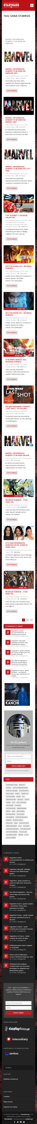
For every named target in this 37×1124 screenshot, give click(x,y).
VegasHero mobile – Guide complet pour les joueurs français (21, 928)
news (13, 811)
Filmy (30, 220)
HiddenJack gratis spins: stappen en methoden (20, 946)
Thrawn (20, 835)
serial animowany (11, 826)
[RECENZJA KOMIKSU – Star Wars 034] (19, 488)
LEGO (13, 802)
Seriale (15, 226)
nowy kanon (20, 811)
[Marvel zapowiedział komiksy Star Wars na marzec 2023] (19, 106)
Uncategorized (23, 636)
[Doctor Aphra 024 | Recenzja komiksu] (19, 254)
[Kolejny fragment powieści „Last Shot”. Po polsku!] (19, 394)
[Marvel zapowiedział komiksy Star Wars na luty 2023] (19, 155)
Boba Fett (22, 785)
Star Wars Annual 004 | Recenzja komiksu (16, 361)
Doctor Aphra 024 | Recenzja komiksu (19, 267)
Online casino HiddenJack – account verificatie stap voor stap (21, 956)
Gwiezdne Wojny (11, 799)
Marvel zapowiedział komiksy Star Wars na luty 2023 (18, 169)
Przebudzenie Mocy (21, 817)
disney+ (17, 793)
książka (8, 802)
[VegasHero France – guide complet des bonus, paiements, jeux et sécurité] (6, 916)
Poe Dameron (10, 817)
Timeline (7, 1096)
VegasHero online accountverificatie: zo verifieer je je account (18, 632)
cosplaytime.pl (23, 790)
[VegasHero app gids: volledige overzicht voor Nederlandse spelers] (8, 642)
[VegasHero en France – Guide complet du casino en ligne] (6, 937)
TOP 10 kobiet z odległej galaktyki (16, 216)
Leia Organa (9, 805)
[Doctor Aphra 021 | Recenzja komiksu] (19, 301)
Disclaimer (8, 1119)
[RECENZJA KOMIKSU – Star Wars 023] (19, 580)
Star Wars (26, 826)
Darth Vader (10, 793)
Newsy (12, 78)
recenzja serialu (18, 820)
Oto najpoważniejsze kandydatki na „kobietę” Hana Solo (17, 545)
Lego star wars (21, 802)
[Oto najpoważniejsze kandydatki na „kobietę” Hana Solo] (19, 533)
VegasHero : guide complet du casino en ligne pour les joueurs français (20, 652)
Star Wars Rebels (25, 829)
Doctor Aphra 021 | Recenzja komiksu (19, 314)
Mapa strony (8, 1102)
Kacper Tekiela (13, 458)
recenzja (8, 820)
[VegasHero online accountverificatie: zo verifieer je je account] (8, 632)
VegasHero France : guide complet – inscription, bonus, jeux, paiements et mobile (20, 673)
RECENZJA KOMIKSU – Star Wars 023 (17, 593)
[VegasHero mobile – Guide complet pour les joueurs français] (6, 928)
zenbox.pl (29, 1119)
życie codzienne (10, 837)
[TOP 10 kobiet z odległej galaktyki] (19, 203)
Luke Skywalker (10, 808)
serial (16, 823)
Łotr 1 (26, 835)
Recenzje (13, 273)
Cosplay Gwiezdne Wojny (20, 787)
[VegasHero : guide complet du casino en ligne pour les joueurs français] (8, 652)
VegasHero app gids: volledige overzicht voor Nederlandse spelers (19, 642)
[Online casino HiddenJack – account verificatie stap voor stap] (6, 956)
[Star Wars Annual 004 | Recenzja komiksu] (19, 348)
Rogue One (9, 823)
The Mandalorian (11, 835)
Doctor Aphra (10, 796)
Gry (6, 222)
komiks (27, 799)
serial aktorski (24, 823)
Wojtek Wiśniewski (14, 76)
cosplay (8, 787)
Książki (15, 222)
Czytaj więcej (12, 91)
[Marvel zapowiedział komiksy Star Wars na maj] (19, 441)
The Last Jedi (23, 832)
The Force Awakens (11, 832)
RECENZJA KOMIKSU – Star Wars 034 (17, 501)
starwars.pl (25, 1114)
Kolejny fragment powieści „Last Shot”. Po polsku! (18, 407)
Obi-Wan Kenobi (10, 814)
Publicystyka (21, 222)
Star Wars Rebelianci (12, 829)
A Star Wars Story (11, 785)
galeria (18, 796)
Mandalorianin (21, 808)
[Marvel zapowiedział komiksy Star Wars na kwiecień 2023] (19, 57)
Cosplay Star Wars (12, 790)
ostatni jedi (20, 814)
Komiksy (8, 78)
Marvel (8, 811)
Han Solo (20, 799)
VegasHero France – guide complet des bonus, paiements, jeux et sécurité (21, 917)
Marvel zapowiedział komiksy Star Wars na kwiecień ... (15, 41)
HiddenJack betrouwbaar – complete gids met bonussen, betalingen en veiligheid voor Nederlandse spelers (19, 967)
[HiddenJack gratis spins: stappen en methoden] (6, 946)
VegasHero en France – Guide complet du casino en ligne (19, 937)
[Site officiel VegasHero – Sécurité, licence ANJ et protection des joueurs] (8, 662)
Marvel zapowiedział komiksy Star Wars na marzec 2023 (16, 120)
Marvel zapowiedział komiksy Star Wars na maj (17, 454)
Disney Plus (25, 793)
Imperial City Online (10, 1107)
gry (23, 796)
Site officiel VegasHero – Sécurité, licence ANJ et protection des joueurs (19, 662)
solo (20, 826)
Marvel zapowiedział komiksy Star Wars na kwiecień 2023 (16, 71)
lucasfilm (18, 805)
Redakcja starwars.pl (11, 1079)
